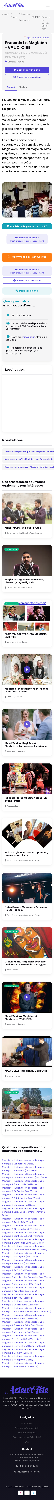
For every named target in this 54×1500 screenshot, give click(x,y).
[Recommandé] (27, 560)
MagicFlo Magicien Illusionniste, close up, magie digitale (24, 581)
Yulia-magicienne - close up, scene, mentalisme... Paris (26, 854)
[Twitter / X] (33, 1493)
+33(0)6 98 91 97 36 (28, 1466)
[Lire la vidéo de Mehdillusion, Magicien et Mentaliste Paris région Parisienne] (27, 724)
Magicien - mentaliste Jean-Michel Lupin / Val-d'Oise (26, 690)
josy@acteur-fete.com (28, 1471)
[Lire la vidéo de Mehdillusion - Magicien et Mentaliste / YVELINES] (27, 997)
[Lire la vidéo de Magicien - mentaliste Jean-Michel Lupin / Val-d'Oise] (27, 669)
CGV (27, 1441)
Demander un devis (27, 239)
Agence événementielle (27, 1428)
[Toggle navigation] (48, 5)
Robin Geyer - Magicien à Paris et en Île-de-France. (26, 908)
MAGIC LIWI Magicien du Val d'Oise (26, 1070)
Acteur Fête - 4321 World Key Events (30, 1486)
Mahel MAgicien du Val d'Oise (23, 527)
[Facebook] (26, 1493)
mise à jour (28, 337)
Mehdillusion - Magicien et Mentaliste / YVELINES (21, 1018)
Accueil (5, 14)
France (14, 17)
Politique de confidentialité (27, 1437)
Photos (23, 87)
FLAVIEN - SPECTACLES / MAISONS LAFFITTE (26, 636)
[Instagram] (20, 1493)
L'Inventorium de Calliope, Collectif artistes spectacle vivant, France (26, 1124)
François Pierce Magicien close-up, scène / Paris (26, 799)
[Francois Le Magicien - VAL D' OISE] (27, 199)
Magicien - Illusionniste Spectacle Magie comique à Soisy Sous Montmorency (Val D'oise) (23, 1212)
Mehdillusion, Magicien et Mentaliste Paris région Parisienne (26, 745)
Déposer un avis (28, 290)
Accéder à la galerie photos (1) (28, 226)
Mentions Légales (27, 1432)
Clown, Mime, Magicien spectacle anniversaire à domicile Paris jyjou (25, 963)
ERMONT (36, 17)
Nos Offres (27, 1423)
